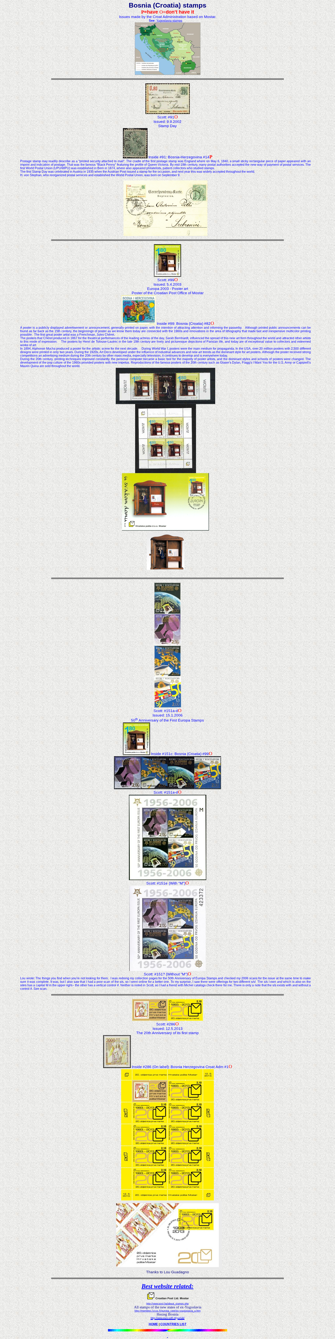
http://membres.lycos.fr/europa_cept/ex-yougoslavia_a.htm (168, 1310)
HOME (153, 1324)
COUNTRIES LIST (173, 1324)
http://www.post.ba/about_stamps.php (167, 1303)
